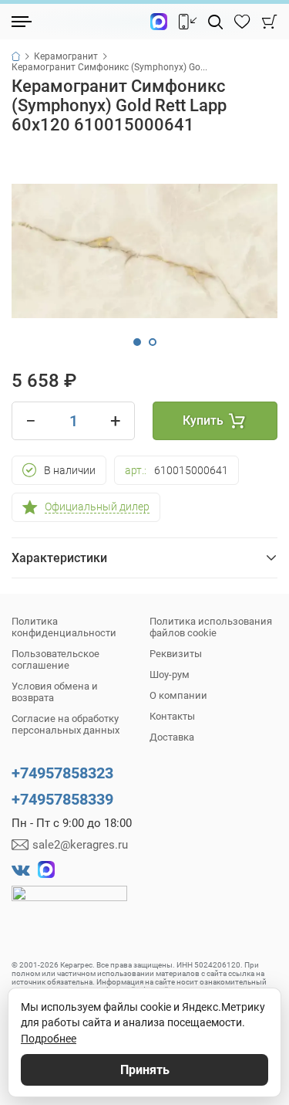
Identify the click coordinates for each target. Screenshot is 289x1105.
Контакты (172, 716)
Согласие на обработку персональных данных (65, 724)
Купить (203, 420)
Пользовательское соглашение (55, 659)
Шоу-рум (170, 674)
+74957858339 (62, 799)
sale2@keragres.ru (80, 845)
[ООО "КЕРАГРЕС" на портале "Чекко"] (69, 904)
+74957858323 (62, 773)
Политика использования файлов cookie (211, 627)
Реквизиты (176, 653)
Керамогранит (66, 56)
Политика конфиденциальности (64, 627)
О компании (178, 695)
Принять (145, 1070)
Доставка (172, 737)
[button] (137, 342)
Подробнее (48, 1038)
